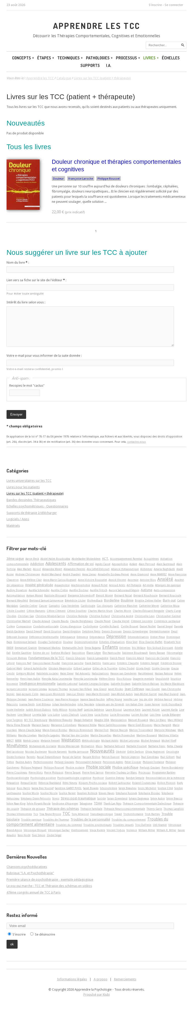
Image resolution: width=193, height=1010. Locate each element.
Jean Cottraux (134, 689)
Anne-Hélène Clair (31, 579)
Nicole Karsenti (57, 751)
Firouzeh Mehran (17, 658)
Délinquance (67, 636)
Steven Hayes (106, 793)
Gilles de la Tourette (104, 668)
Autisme (146, 590)
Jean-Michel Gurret (145, 694)
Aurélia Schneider (39, 590)
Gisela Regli (143, 668)
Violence (131, 830)
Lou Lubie (54, 714)
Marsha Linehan (27, 735)
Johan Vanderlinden (64, 704)
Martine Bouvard (146, 735)
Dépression (116, 636)
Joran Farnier (152, 704)
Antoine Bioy (148, 579)
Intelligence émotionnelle (37, 683)
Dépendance (97, 636)
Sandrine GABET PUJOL (68, 788)
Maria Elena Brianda (18, 724)
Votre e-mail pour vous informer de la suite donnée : (44, 355)
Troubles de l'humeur (56, 819)
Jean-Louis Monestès (52, 694)
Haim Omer (67, 673)
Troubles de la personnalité (90, 819)
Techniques (68, 57)
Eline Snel (131, 641)
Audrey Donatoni (17, 590)
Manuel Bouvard (138, 719)
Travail (118, 814)
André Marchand (51, 574)
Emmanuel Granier (26, 647)
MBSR (18, 740)
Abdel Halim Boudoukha (55, 558)
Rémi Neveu (70, 782)
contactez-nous (136, 441)
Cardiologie (88, 605)
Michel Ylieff (169, 740)
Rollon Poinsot (166, 782)
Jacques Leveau (38, 689)
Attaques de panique (168, 585)
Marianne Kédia (87, 724)
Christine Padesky (77, 616)
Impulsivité (162, 678)
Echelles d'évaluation (112, 641)
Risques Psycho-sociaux (93, 782)
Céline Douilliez (76, 610)
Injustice (176, 678)
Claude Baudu (60, 621)
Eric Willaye (139, 647)
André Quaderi (72, 574)
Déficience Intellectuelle (44, 636)
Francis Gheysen (75, 658)
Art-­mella (148, 585)
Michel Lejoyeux (129, 740)
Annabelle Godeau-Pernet (113, 574)
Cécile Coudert (16, 610)
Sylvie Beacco (174, 798)
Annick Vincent (117, 579)
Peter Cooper (133, 761)
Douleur (58, 178)
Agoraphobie (120, 563)
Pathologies (98, 57)
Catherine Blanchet (125, 605)
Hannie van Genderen (123, 673)
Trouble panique (31, 819)
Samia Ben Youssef (43, 788)
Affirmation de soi (81, 564)
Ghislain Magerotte (60, 668)
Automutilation (16, 595)
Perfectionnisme (43, 761)
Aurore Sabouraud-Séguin (124, 590)
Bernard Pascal (123, 595)
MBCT (10, 740)
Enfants (110, 647)
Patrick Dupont (111, 756)
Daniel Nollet (148, 626)
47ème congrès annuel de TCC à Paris (34, 892)
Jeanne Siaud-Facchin (92, 699)
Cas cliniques (105, 605)
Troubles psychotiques (97, 824)
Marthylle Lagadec (49, 735)
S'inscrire (155, 5)
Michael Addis (109, 740)
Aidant (133, 563)
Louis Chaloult (70, 714)
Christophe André (122, 616)
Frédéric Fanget (149, 663)
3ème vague (15, 558)
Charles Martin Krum (100, 610)
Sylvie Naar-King (16, 803)
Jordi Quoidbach (172, 704)
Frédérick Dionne (171, 663)
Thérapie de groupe (33, 808)
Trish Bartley (152, 814)
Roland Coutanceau (144, 782)
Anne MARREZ (158, 574)
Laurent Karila (169, 709)
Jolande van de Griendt (110, 704)
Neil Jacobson (15, 751)
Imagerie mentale (143, 678)
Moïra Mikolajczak (68, 746)
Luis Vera (155, 714)
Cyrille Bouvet (129, 626)
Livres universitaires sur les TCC (29, 480)
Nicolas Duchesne (36, 751)
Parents (31, 756)
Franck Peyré (117, 658)
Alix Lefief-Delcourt (98, 569)
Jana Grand (100, 689)
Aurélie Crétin (59, 590)
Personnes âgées (113, 761)
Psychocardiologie (18, 777)
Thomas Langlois (174, 808)
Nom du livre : (18, 262)
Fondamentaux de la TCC (46, 658)
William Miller (146, 830)
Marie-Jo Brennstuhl (81, 730)
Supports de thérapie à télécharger (32, 513)
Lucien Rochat (139, 714)
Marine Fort (101, 730)
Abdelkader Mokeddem (86, 558)
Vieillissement (79, 830)
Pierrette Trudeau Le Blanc (121, 772)
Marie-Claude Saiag (29, 730)
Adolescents (55, 563)
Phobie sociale (98, 767)
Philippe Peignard (31, 767)
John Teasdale (86, 704)
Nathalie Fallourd (114, 746)
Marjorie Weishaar (165, 730)
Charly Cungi (173, 610)
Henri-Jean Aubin (30, 678)
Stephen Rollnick (87, 793)
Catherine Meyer (149, 605)
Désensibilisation (138, 636)
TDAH (98, 803)
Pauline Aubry (24, 761)
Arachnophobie (80, 585)
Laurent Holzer (151, 709)
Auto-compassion (164, 590)
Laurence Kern (131, 709)
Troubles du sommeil (69, 824)
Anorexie (133, 579)
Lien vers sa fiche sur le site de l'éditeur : (36, 280)
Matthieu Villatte (168, 735)
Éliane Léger (93, 652)
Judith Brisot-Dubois (38, 709)
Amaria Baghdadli (164, 569)
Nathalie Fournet (136, 746)
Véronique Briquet (35, 830)
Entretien (124, 647)
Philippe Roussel (109, 178)
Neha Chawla (174, 746)
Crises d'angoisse (70, 626)
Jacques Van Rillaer (80, 689)
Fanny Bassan (157, 652)
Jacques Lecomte (17, 689)
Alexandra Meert (52, 569)
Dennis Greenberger (135, 631)
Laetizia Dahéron (94, 709)
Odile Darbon (135, 751)
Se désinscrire (45, 934)
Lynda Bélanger (171, 714)
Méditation (70, 740)
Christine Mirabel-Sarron (50, 616)
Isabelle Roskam (120, 683)
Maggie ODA (101, 719)
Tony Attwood (80, 814)
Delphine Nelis (91, 631)
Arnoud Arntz (117, 585)
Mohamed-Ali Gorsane (42, 746)
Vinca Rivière (97, 830)
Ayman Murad (34, 595)
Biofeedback (95, 600)
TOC (66, 814)
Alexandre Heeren (74, 569)
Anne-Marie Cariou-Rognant (59, 579)
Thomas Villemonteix (19, 814)
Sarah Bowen (91, 788)
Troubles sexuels (123, 824)
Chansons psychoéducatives (27, 867)
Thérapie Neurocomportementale (124, 808)
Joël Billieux (43, 704)
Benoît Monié (104, 595)
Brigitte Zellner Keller (148, 600)
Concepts (21, 57)
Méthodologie (91, 740)
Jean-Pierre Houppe (67, 699)
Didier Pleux (157, 636)
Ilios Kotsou (124, 678)
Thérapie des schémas (62, 809)
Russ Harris (23, 788)
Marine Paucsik (119, 730)
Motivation (87, 746)
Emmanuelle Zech (72, 647)
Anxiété (165, 579)
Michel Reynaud (150, 740)
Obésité (121, 751)
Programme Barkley (163, 772)
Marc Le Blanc (158, 719)
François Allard (135, 658)
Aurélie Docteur (78, 590)
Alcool (37, 569)
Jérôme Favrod (163, 699)
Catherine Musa (170, 605)
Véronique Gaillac (59, 830)
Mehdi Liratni (31, 740)
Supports (90, 65)
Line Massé (24, 714)
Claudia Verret (120, 621)
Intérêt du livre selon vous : (26, 302)
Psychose (98, 777)
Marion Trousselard (141, 730)
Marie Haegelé (162, 724)
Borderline (111, 600)
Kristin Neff (75, 709)
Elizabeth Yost (172, 641)
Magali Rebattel (83, 719)
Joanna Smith (27, 704)
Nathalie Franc (156, 746)
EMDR (10, 647)
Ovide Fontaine (16, 756)
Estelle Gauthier (21, 652)
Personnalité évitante (88, 761)
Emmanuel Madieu (49, 647)
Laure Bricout (114, 709)
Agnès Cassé (102, 563)
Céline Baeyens (36, 610)
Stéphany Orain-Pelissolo (36, 798)
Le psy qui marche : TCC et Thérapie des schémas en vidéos (49, 886)
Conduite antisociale (46, 626)
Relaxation (13, 782)
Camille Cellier (28, 605)
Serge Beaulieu (127, 788)
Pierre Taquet (73, 772)
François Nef (23, 663)
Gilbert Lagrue (82, 668)
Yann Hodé (24, 835)
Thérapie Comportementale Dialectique (147, 803)
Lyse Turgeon (15, 719)
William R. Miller (166, 830)
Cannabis (54, 605)
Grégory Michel (25, 673)
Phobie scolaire (75, 767)
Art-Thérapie (134, 585)
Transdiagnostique (101, 814)
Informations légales (72, 979)
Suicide (101, 798)
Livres (149, 57)
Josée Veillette (15, 709)
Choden (11, 616)
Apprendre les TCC (96, 25)
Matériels (13, 526)
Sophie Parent (67, 793)
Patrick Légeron (130, 756)
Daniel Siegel (165, 626)
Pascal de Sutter (71, 756)
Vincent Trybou (116, 830)
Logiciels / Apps (18, 519)
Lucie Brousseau (120, 714)
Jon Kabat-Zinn (134, 704)
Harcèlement (145, 673)
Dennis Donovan (112, 631)
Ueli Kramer (160, 824)
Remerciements (125, 979)
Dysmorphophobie (86, 641)
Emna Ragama (93, 647)
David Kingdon (72, 631)
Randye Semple (135, 777)
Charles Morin (122, 610)
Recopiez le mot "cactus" (26, 385)
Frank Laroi (109, 663)
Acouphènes (151, 558)
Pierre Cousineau (17, 772)
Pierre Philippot (53, 772)
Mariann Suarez (41, 724)
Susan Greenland (117, 798)
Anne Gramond (139, 574)
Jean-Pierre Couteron (41, 699)
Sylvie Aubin (158, 798)
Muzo (99, 746)
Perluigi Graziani (64, 761)
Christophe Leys (145, 616)
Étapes (44, 57)
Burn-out (169, 600)
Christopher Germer (168, 616)
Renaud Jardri (29, 782)
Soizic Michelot (147, 788)
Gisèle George (161, 668)
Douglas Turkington (50, 641)
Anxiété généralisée (39, 585)
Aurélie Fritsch (98, 590)
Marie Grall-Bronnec (140, 724)
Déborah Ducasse (17, 636)
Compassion (24, 626)
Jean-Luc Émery (75, 694)
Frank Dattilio (93, 663)
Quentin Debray (114, 777)
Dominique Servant (25, 641)
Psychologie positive (43, 777)
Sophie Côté (165, 788)
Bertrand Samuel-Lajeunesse (46, 600)
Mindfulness (17, 746)
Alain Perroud (147, 563)
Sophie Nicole (49, 793)
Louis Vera (86, 714)
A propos (100, 979)
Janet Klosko (115, 689)
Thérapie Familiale (91, 808)
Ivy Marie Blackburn (172, 683)
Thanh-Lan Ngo (112, 803)
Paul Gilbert (167, 756)
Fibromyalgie (174, 652)
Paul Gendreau (150, 756)
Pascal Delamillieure (49, 756)
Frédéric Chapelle (128, 663)
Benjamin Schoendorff (81, 595)
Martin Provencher (124, 735)
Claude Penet (102, 621)
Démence (82, 636)
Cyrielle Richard (109, 626)
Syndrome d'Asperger (65, 803)
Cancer (43, 605)
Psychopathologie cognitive (74, 777)
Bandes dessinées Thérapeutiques (31, 500)
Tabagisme (86, 803)
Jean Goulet (153, 689)
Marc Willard (175, 719)
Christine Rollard (99, 616)
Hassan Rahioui (164, 673)
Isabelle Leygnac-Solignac (94, 683)
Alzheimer (146, 569)
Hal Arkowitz (82, 673)
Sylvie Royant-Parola (39, 803)
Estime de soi (41, 652)
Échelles (171, 57)
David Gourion (52, 631)
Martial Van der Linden (75, 735)
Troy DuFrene (143, 824)
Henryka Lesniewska (86, 678)
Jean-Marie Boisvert (98, 694)
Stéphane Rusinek (126, 793)
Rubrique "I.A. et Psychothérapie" (30, 873)
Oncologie (172, 751)
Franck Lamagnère (97, 658)
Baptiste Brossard (55, 595)
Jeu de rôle (146, 699)
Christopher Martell (19, 621)
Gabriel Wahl (14, 668)
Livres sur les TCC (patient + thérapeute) (71, 97)
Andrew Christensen (27, 574)
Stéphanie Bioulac (149, 793)
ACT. (105, 558)
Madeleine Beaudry (60, 719)
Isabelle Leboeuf (67, 683)
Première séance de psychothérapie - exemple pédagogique (50, 879)
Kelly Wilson (60, 709)
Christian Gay (26, 616)
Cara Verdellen (70, 605)
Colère (11, 626)
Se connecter (174, 5)
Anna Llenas (89, 574)
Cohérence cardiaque (167, 621)
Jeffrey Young (114, 699)
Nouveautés (102, 751)
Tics (35, 814)
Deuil (174, 631)
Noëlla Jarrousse (78, 751)
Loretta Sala (39, 714)
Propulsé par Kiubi (96, 994)
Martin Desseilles (100, 735)
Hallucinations (100, 673)
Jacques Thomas (58, 689)
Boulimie (127, 600)
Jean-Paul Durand (168, 694)
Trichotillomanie (133, 814)
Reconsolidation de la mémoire (165, 777)
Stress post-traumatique (78, 798)
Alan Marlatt (24, 569)
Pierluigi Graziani (150, 767)
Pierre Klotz (36, 772)
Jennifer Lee (130, 699)
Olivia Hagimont (155, 751)
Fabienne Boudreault (135, 652)
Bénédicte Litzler (75, 600)
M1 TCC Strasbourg (35, 719)
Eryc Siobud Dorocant (160, 647)
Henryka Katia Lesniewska (57, 678)
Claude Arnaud (41, 621)
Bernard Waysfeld (17, 600)
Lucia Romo (101, 714)
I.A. (108, 65)
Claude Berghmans (81, 621)
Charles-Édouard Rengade (148, 610)
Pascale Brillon (91, 756)
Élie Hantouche (112, 652)
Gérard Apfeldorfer (35, 668)
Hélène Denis (107, 678)
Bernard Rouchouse (145, 595)
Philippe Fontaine (153, 761)
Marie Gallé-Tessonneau (112, 724)
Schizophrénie (108, 788)
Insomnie (12, 683)
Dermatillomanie (160, 631)
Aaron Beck (32, 558)
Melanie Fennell (50, 740)
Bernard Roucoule (170, 595)
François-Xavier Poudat (46, 663)
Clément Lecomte (142, 621)
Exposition (78, 652)
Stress (55, 798)
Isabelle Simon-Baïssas (145, 683)
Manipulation (119, 719)
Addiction (37, 564)
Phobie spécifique (125, 767)
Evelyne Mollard (60, 652)
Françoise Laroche (80, 178)
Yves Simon (38, 835)
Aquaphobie (62, 585)
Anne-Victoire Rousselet (92, 579)
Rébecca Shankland (49, 782)
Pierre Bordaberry (172, 767)
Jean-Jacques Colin (27, 694)
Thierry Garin (154, 808)
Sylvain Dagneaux (139, 798)
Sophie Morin (31, 793)
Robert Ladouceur (120, 782)
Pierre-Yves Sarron (93, 772)
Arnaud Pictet (99, 585)
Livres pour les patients (23, 487)
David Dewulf (34, 631)
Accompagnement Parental (126, 558)
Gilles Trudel (126, 668)
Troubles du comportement (129, 819)
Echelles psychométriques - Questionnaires (37, 506)
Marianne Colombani (63, 724)
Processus (126, 57)
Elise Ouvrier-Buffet (150, 641)
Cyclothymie (90, 626)
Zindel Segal (54, 835)
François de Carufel (157, 658)
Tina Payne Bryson (50, 814)
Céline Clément (56, 610)
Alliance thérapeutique (125, 569)
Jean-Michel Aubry (122, 694)
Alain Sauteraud (166, 563)
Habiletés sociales (47, 673)
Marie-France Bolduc (54, 730)
